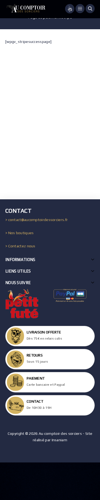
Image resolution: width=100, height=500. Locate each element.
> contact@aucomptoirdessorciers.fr (36, 220)
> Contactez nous (20, 246)
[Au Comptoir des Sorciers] (25, 9)
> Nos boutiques (19, 233)
